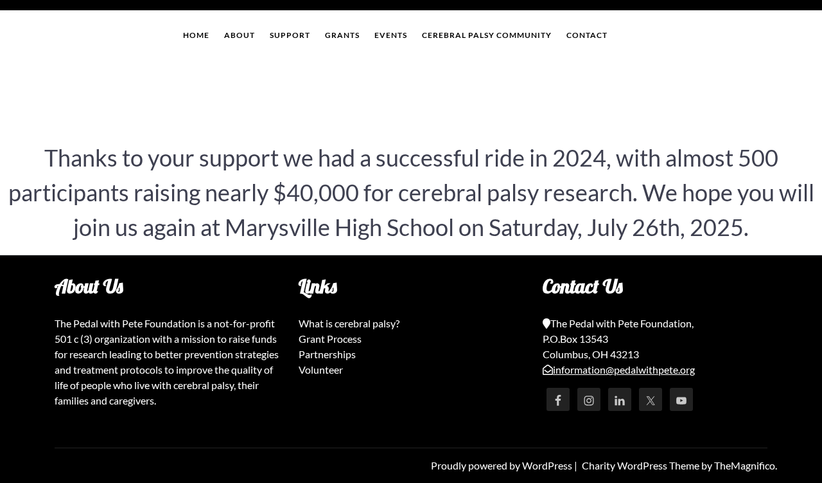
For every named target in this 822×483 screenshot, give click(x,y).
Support (290, 35)
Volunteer (321, 369)
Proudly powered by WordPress (502, 465)
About (239, 35)
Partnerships (327, 354)
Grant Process (330, 339)
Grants (342, 35)
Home (196, 35)
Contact (587, 35)
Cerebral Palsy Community (487, 35)
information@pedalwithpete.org (624, 369)
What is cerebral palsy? (349, 323)
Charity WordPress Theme (641, 465)
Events (390, 35)
